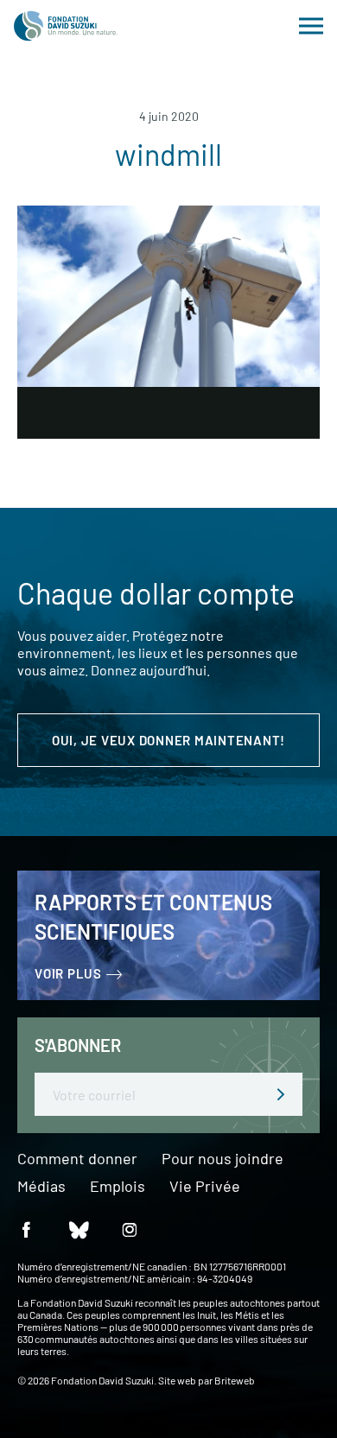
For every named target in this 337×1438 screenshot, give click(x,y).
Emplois (117, 1186)
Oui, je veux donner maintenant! (168, 740)
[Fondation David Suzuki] (66, 26)
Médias (41, 1186)
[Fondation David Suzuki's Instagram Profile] (130, 1228)
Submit (280, 1094)
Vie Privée (204, 1186)
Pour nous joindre (222, 1159)
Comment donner (77, 1159)
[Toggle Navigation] (311, 26)
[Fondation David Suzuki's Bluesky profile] (78, 1228)
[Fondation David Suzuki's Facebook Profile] (26, 1228)
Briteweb (234, 1380)
